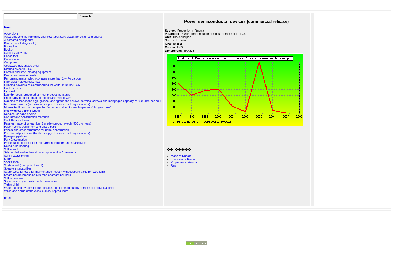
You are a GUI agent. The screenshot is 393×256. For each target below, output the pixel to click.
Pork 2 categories (15, 139)
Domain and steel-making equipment (27, 72)
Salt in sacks (12, 149)
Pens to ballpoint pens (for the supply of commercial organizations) (47, 133)
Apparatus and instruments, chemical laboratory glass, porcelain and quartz (53, 36)
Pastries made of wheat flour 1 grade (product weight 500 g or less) (47, 123)
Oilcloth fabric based (17, 120)
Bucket (8, 49)
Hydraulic (10, 91)
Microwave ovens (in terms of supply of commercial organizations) (47, 104)
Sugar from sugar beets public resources (30, 181)
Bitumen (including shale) (20, 43)
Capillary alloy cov (16, 52)
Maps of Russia (181, 155)
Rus (173, 165)
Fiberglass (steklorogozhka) (22, 81)
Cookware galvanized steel (21, 65)
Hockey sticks (13, 88)
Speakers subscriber (17, 168)
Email (7, 197)
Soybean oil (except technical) (23, 165)
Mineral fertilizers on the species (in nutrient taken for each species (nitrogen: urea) (57, 107)
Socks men (11, 162)
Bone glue (10, 46)
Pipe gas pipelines (15, 136)
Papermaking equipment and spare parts (30, 126)
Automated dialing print (18, 40)
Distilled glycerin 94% (18, 68)
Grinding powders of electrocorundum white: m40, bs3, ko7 (42, 84)
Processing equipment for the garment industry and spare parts (45, 142)
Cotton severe (13, 59)
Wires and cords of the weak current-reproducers (36, 191)
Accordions (11, 33)
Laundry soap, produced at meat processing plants (37, 94)
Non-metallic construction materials (26, 117)
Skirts (7, 158)
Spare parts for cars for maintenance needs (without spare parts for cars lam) (54, 171)
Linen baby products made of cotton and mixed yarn (37, 97)
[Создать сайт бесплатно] (196, 244)
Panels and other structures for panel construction (36, 129)
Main (7, 27)
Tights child (11, 184)
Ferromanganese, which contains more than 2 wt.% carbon (42, 78)
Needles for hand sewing (20, 113)
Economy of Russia (183, 159)
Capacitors (11, 56)
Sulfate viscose (14, 178)
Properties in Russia (184, 162)
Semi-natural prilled (16, 155)
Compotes (10, 62)
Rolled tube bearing (16, 146)
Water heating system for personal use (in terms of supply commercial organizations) (59, 187)
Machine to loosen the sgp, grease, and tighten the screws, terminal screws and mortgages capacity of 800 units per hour (82, 101)
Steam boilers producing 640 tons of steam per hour (37, 174)
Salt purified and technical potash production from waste (40, 152)
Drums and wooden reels (20, 75)
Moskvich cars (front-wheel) (22, 110)
